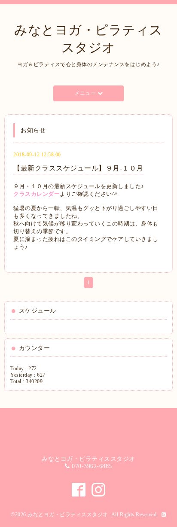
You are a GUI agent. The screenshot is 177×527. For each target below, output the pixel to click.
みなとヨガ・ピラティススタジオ (67, 515)
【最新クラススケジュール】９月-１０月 (78, 168)
